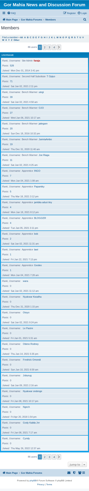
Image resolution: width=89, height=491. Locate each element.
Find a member (10, 37)
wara (25, 281)
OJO (41, 108)
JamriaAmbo (45, 139)
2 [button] (44, 47)
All (21, 37)
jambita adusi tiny (43, 202)
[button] (59, 47)
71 (11, 81)
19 (11, 144)
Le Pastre (28, 328)
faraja (37, 60)
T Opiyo (51, 76)
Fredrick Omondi (32, 359)
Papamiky (39, 186)
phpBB (33, 480)
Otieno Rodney (31, 344)
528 (12, 65)
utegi (41, 92)
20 (11, 128)
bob (36, 233)
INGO (37, 170)
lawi (36, 249)
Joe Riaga (44, 155)
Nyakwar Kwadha (32, 296)
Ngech (26, 407)
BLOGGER (40, 218)
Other (16, 40)
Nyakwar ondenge (32, 391)
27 (11, 112)
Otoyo (26, 312)
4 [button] (54, 47)
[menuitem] (11, 13)
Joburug (27, 375)
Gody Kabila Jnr (31, 422)
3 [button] (49, 47)
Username (8, 55)
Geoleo (38, 265)
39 (11, 97)
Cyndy (26, 438)
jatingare (43, 123)
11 (11, 160)
